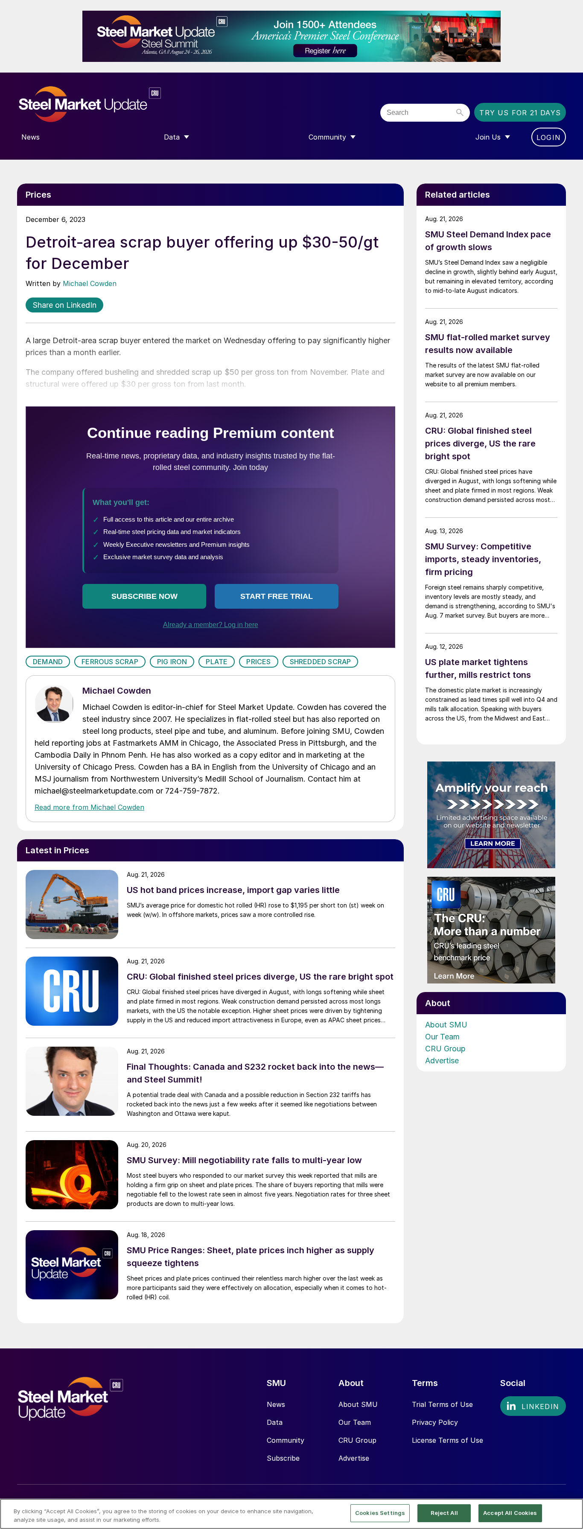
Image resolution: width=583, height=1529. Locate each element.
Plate (216, 661)
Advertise (442, 1060)
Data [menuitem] (172, 137)
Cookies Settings (380, 1512)
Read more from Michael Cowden (89, 807)
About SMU (446, 1024)
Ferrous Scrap (110, 661)
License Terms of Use (447, 1440)
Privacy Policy (435, 1422)
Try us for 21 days (520, 112)
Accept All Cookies (510, 1512)
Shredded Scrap (320, 661)
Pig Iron (172, 661)
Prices (258, 661)
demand (48, 661)
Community (285, 1440)
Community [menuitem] (327, 137)
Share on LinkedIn (64, 305)
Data (275, 1422)
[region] (291, 1514)
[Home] (107, 104)
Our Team (442, 1036)
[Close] (569, 1513)
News (276, 1404)
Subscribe (283, 1458)
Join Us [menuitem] (488, 137)
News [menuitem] (30, 137)
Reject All (444, 1512)
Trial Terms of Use (442, 1404)
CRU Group (445, 1048)
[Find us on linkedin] (533, 1406)
